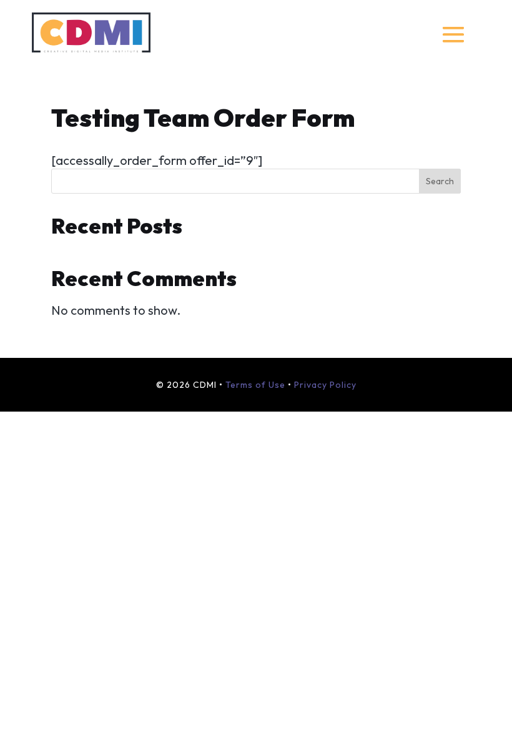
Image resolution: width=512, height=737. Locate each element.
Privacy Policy (325, 384)
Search (440, 181)
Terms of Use (255, 384)
